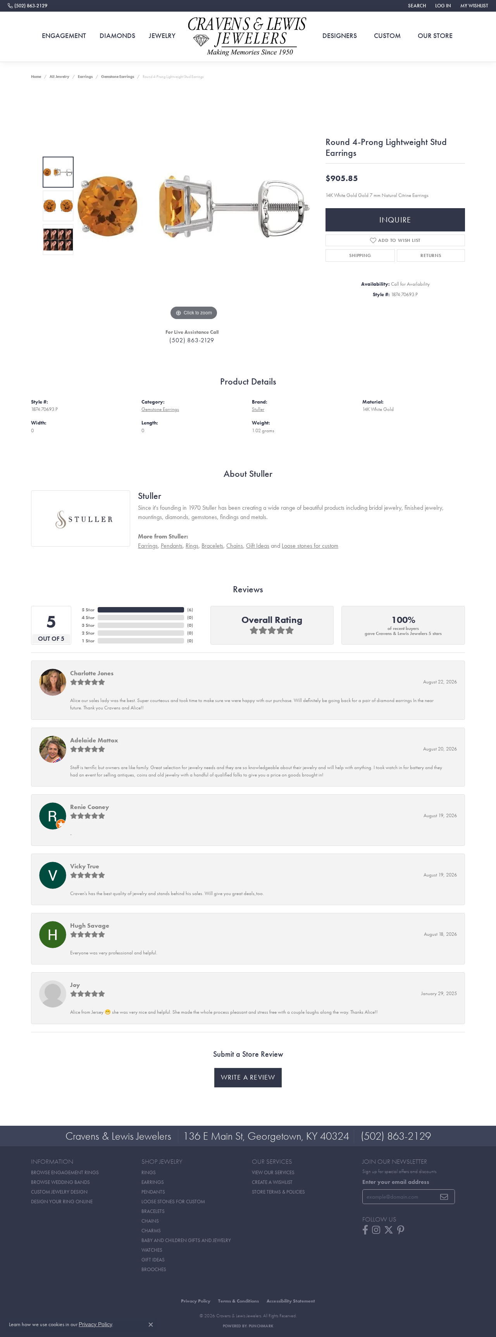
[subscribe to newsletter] (444, 1197)
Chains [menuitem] (150, 1221)
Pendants (172, 546)
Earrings (85, 76)
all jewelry (59, 76)
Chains (234, 546)
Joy (75, 985)
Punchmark (261, 1325)
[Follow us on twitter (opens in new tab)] (388, 1230)
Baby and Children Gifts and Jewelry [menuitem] (186, 1240)
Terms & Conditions (238, 1301)
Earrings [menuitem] (152, 1182)
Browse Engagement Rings (65, 1172)
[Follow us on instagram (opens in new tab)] (376, 1230)
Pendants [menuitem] (153, 1192)
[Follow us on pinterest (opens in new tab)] (400, 1230)
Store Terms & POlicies (278, 1192)
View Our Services (273, 1172)
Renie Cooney (89, 807)
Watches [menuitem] (151, 1250)
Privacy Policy (195, 1301)
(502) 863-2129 (191, 340)
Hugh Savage (89, 925)
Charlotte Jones (92, 673)
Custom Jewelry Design (59, 1192)
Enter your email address (395, 1182)
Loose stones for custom (310, 546)
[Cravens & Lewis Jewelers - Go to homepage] (248, 37)
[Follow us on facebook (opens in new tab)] (365, 1230)
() (190, 610)
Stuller (258, 409)
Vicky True (84, 866)
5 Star (88, 610)
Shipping (360, 255)
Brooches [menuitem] (153, 1269)
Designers (339, 35)
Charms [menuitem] (151, 1230)
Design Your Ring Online (62, 1201)
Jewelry (162, 35)
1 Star (88, 641)
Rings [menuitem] (148, 1172)
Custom (387, 35)
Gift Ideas (257, 546)
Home (36, 76)
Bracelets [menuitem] (153, 1211)
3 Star (88, 625)
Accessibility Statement (291, 1301)
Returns (430, 255)
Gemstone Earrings (117, 76)
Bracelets (212, 546)
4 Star (88, 617)
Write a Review (248, 1077)
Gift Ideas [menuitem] (153, 1259)
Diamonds (117, 35)
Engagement (64, 35)
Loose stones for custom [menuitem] (173, 1201)
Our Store (435, 35)
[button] (416, 6)
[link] (27, 6)
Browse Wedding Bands (60, 1182)
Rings (192, 546)
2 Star (88, 633)
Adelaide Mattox (94, 740)
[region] (194, 206)
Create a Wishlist (272, 1182)
